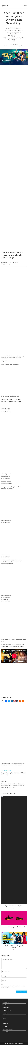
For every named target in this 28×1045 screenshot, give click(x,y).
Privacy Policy (6, 1032)
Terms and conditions (8, 1029)
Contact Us (5, 1023)
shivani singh (22, 38)
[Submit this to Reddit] (20, 701)
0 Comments (18, 30)
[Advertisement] (14, 86)
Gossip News (6, 1013)
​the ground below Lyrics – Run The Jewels (14, 927)
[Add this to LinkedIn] (12, 701)
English (7, 646)
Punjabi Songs (6, 1007)
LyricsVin (4, 5)
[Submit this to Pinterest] (14, 701)
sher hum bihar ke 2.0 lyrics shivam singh (13, 38)
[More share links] (23, 701)
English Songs (6, 1002)
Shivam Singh (8, 396)
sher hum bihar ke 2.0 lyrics (9, 38)
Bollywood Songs (7, 1010)
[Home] (10, 44)
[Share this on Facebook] (6, 701)
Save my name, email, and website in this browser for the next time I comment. (13, 986)
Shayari (4, 1015)
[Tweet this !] (9, 701)
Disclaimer (5, 1026)
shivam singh (18, 38)
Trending (11, 30)
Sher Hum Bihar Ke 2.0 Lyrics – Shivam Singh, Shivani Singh (14, 45)
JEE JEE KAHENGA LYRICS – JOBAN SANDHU (14, 946)
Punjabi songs (18, 644)
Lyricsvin (14, 27)
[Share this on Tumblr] (17, 701)
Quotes (4, 1018)
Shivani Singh (15, 396)
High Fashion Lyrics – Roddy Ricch (14, 906)
